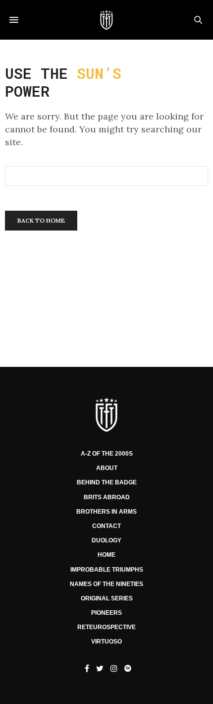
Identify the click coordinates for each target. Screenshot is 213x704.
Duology (106, 540)
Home (106, 554)
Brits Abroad (107, 497)
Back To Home (41, 220)
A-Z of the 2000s (107, 453)
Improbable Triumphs (106, 569)
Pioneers (106, 612)
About (106, 468)
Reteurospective (106, 627)
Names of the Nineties (106, 584)
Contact (106, 526)
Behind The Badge (107, 482)
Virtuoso (106, 641)
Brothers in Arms (106, 511)
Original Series (107, 598)
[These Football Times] (106, 20)
